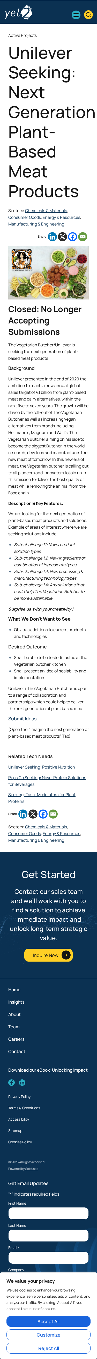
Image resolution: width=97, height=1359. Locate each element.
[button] (76, 15)
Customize (49, 1335)
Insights (16, 1002)
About (14, 1014)
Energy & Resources (61, 217)
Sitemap (15, 1130)
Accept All (48, 1321)
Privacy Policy (19, 1096)
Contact (16, 1051)
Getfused (31, 1168)
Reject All (48, 1348)
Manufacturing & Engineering (36, 224)
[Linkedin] (52, 236)
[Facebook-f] (11, 1082)
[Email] (82, 236)
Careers (16, 1039)
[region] (48, 1315)
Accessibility (18, 1119)
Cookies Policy (20, 1141)
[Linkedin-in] (22, 1082)
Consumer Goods (24, 217)
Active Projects (22, 35)
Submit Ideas (22, 718)
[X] (62, 236)
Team (14, 1027)
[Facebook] (72, 236)
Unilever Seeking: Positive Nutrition (41, 767)
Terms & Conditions (24, 1107)
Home (14, 990)
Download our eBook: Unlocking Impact (48, 1070)
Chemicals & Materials (46, 210)
